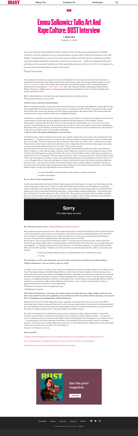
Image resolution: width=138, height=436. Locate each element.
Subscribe (62, 421)
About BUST (42, 421)
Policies (83, 421)
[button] (116, 2)
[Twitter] (95, 421)
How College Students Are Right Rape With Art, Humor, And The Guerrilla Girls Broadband (59, 341)
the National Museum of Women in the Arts (62, 227)
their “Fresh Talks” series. (54, 87)
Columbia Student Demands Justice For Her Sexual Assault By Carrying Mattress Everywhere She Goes (64, 337)
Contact (53, 421)
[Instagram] (100, 421)
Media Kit (73, 421)
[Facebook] (91, 421)
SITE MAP (81, 426)
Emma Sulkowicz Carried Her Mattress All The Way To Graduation (49, 345)
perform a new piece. (32, 84)
